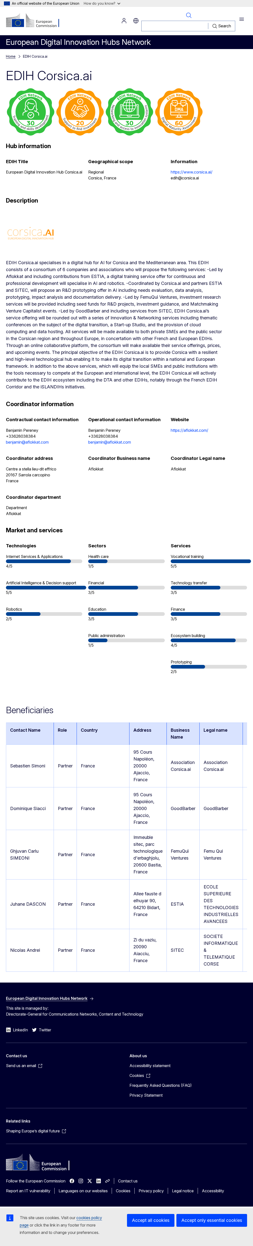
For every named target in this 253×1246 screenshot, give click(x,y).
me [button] (135, 20)
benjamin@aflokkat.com (27, 442)
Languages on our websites (83, 1190)
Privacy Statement (146, 1095)
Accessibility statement (149, 1065)
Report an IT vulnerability (28, 1190)
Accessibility (213, 1190)
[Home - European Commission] (36, 20)
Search (188, 15)
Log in (124, 20)
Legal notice (183, 1190)
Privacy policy (151, 1190)
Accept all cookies (150, 1220)
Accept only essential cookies (211, 1220)
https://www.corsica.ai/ (191, 172)
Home (11, 56)
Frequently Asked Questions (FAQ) (160, 1085)
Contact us (128, 1180)
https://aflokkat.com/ (189, 430)
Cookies (123, 1190)
